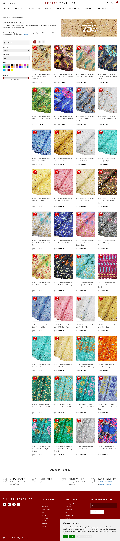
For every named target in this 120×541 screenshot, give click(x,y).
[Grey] (6, 67)
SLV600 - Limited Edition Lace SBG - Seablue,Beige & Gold (107, 407)
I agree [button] (66, 537)
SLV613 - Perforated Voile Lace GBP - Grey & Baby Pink (107, 243)
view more (25, 34)
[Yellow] (12, 70)
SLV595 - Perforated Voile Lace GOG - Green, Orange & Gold (63, 449)
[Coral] (20, 65)
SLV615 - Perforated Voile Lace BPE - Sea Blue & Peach (85, 118)
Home (4, 17)
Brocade (44, 523)
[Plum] (17, 67)
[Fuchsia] (25, 65)
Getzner (44, 515)
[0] (116, 3)
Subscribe (97, 512)
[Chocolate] (17, 65)
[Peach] (14, 67)
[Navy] (9, 67)
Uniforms (67, 518)
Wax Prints (45, 506)
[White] (6, 70)
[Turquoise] (4, 70)
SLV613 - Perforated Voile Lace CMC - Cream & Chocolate (41, 76)
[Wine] (9, 70)
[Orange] (12, 67)
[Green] (4, 67)
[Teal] (27, 67)
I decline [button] (72, 537)
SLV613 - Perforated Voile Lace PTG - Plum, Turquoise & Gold (107, 285)
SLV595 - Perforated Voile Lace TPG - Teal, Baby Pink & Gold (41, 449)
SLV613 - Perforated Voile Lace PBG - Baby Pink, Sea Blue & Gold (85, 243)
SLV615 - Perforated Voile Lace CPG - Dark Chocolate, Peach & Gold (63, 76)
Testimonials (68, 509)
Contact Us (68, 506)
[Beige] (9, 65)
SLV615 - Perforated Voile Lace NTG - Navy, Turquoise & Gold (107, 76)
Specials (44, 526)
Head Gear (45, 521)
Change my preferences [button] (84, 537)
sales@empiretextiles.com (106, 484)
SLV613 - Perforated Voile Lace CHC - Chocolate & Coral (107, 200)
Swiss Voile (45, 518)
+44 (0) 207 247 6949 (105, 482)
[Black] (12, 65)
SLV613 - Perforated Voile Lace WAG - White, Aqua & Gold (41, 243)
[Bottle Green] (14, 65)
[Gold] (27, 65)
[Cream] (22, 65)
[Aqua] (4, 65)
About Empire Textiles (71, 504)
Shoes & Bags (46, 509)
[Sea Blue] (22, 67)
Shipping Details (69, 515)
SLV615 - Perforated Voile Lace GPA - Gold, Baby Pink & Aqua (85, 76)
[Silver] (25, 67)
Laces (8, 17)
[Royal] (20, 67)
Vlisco (43, 512)
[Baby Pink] (6, 65)
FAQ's (66, 512)
